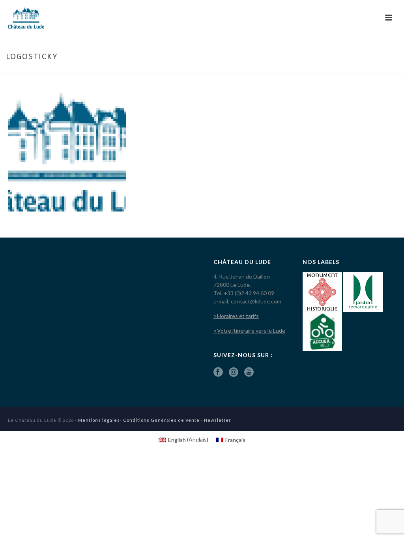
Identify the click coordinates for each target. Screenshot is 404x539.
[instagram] (233, 372)
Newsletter (217, 420)
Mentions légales (99, 420)
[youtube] (249, 372)
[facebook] (218, 372)
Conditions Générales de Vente (161, 420)
